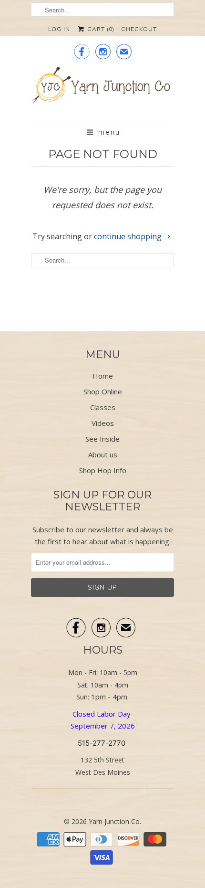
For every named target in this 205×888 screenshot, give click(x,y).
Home (102, 376)
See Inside (102, 439)
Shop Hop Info (102, 470)
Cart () (99, 28)
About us (102, 454)
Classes (102, 407)
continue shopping (129, 236)
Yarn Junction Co (114, 821)
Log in (59, 28)
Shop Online (102, 391)
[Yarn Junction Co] (102, 91)
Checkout (139, 28)
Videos (103, 423)
